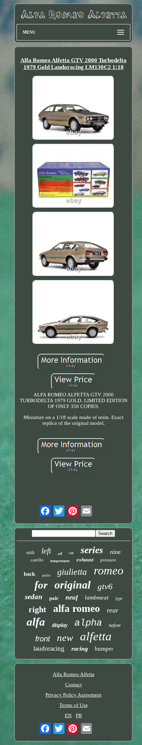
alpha (88, 623)
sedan (33, 597)
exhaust (85, 559)
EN (68, 715)
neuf (71, 597)
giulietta (72, 572)
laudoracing (48, 648)
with (30, 552)
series (92, 550)
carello (37, 559)
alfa (36, 622)
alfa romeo (76, 608)
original (72, 585)
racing (79, 648)
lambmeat (97, 597)
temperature (60, 561)
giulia (46, 575)
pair (54, 598)
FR (79, 715)
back (29, 574)
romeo (108, 570)
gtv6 (105, 586)
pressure (108, 559)
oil (60, 553)
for (41, 585)
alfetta (96, 636)
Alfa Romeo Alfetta (73, 674)
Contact (73, 684)
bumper (104, 648)
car (71, 552)
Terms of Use (73, 705)
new (65, 637)
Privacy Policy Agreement (73, 695)
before (115, 625)
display (60, 625)
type (118, 598)
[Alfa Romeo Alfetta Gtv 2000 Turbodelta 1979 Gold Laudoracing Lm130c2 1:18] (73, 109)
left (46, 551)
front (42, 639)
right (37, 609)
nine (115, 551)
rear (113, 610)
